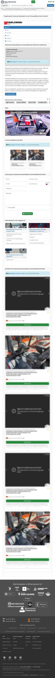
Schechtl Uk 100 (42, 628)
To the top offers (10, 94)
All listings (8, 41)
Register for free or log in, (19, 62)
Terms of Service (33, 675)
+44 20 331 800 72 (10, 619)
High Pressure (10, 102)
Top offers (8, 33)
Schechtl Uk (22, 628)
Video (7, 30)
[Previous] (47, 99)
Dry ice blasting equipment (37, 243)
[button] (53, 1)
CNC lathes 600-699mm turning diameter (14, 631)
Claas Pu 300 (32, 102)
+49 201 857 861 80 (10, 621)
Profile (7, 27)
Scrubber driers (34, 240)
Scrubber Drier (42, 102)
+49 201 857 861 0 (35, 619)
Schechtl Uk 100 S (13, 628)
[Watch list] (49, 1)
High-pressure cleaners (36, 234)
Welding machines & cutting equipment (13, 235)
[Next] (49, 99)
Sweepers (32, 237)
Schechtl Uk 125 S (32, 628)
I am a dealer (11, 207)
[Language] (51, 1)
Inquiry (8, 35)
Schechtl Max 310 (31, 631)
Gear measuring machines (44, 631)
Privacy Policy (25, 675)
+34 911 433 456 (35, 621)
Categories (8, 38)
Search (51, 5)
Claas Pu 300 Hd (21, 102)
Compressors (10, 259)
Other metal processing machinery (15, 243)
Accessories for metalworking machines (14, 239)
